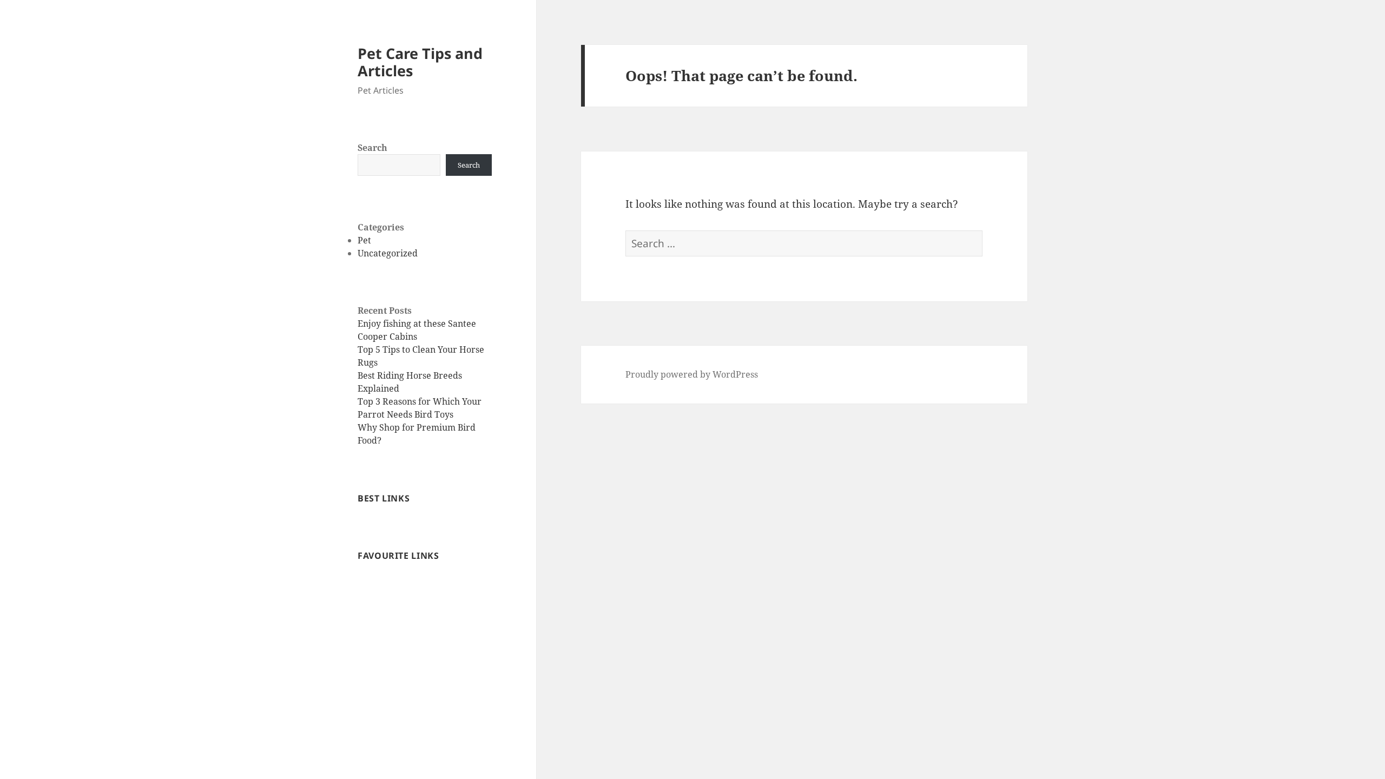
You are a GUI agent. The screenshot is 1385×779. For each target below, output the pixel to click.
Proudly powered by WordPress (691, 374)
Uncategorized (388, 253)
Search (372, 148)
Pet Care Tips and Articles (420, 62)
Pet (364, 240)
